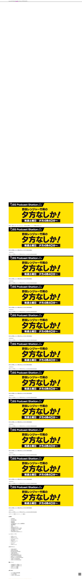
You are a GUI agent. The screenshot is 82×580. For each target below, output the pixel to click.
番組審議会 (13, 524)
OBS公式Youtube (14, 550)
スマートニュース (14, 538)
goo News (13, 539)
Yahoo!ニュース (14, 537)
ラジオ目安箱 (13, 573)
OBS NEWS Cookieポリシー (16, 531)
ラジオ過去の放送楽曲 (15, 572)
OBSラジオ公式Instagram (16, 559)
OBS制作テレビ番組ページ (16, 564)
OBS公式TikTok (14, 552)
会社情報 (10, 516)
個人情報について (14, 530)
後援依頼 (13, 522)
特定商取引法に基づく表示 (16, 528)
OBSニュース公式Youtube (16, 556)
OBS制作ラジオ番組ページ (16, 565)
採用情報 (13, 518)
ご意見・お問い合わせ (15, 575)
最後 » (24, 514)
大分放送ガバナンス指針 (16, 529)
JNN (12, 525)
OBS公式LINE (14, 549)
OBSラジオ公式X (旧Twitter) (17, 557)
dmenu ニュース (14, 540)
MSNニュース (14, 544)
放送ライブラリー (14, 526)
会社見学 (13, 521)
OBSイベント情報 (14, 566)
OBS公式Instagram (15, 553)
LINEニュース (14, 536)
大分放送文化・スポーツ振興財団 (17, 523)
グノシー (13, 543)
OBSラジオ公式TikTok (15, 558)
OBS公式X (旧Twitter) (16, 551)
